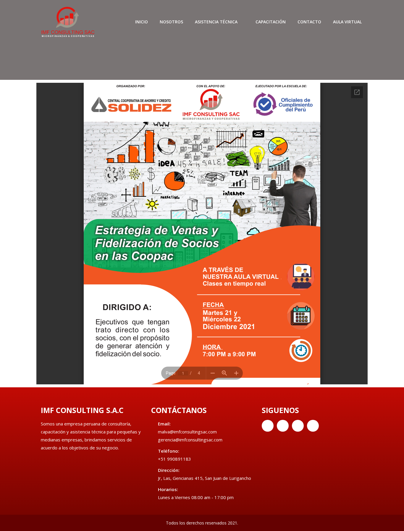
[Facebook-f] (268, 426)
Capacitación (271, 22)
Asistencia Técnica (216, 22)
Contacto (309, 22)
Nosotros (171, 22)
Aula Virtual (347, 22)
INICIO (141, 22)
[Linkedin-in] (298, 426)
